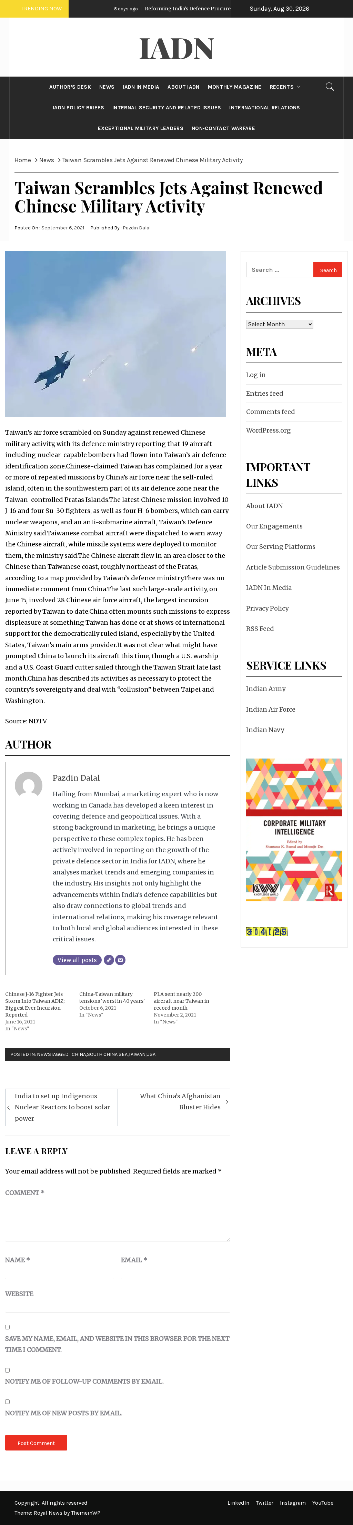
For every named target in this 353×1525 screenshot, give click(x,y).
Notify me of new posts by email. (63, 1413)
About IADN (264, 506)
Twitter (264, 1502)
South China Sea (107, 1054)
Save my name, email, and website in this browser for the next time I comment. (117, 1344)
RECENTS (282, 87)
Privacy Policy (267, 608)
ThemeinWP (85, 1512)
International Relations (264, 108)
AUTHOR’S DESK (70, 87)
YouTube (322, 1502)
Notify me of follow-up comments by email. (84, 1381)
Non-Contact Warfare (223, 128)
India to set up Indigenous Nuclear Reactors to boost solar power (62, 1107)
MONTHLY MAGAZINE (235, 87)
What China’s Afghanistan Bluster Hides (180, 1101)
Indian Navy (265, 730)
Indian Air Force (270, 709)
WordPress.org (268, 430)
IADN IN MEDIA (141, 87)
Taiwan (137, 1054)
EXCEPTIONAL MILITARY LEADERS (140, 128)
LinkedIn (238, 1502)
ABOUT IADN (183, 87)
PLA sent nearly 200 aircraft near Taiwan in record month (181, 1001)
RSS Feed (260, 629)
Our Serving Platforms (280, 547)
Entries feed (264, 393)
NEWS (106, 87)
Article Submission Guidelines (293, 567)
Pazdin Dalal (137, 228)
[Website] (109, 960)
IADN (176, 47)
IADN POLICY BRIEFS (78, 108)
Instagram (293, 1502)
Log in (256, 375)
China (79, 1054)
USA (151, 1054)
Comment (25, 1193)
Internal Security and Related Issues (166, 108)
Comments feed (270, 412)
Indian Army (265, 689)
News (44, 1054)
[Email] (120, 960)
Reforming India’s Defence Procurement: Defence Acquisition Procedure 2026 (209, 9)
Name (17, 1260)
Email (134, 1260)
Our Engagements (274, 526)
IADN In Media (269, 588)
